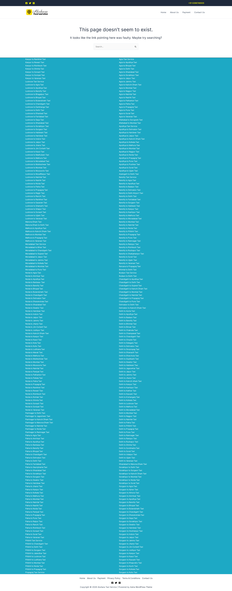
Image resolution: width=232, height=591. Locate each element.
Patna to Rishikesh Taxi (35, 528)
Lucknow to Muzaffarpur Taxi (37, 174)
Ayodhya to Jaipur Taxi (128, 136)
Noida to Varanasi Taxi (34, 410)
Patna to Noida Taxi (33, 508)
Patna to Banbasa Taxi (34, 445)
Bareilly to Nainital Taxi (128, 225)
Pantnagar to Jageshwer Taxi (37, 416)
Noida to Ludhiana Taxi (35, 349)
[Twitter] (30, 3)
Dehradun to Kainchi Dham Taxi (132, 308)
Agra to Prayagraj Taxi (128, 107)
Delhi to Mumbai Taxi (128, 413)
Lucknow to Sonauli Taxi (35, 212)
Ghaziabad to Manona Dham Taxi (133, 464)
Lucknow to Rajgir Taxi (35, 193)
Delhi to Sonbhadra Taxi (129, 448)
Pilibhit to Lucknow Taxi (35, 556)
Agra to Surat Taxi (126, 113)
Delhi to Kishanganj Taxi (129, 397)
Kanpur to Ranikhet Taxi (35, 59)
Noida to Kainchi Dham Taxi (37, 333)
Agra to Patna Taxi (126, 104)
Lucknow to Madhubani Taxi (37, 155)
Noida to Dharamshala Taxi (36, 301)
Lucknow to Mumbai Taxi (35, 167)
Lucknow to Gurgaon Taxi (36, 129)
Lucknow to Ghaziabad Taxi (37, 123)
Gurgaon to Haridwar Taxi (130, 528)
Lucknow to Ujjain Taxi (34, 215)
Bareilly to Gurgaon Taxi (129, 202)
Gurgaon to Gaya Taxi (128, 518)
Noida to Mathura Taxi (34, 356)
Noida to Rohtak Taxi (34, 397)
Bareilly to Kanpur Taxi (128, 209)
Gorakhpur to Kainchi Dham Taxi (132, 473)
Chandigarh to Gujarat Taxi (130, 285)
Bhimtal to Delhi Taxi (128, 269)
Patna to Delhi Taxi (33, 461)
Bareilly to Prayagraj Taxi (129, 234)
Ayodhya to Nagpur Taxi (129, 152)
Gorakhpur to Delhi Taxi (129, 467)
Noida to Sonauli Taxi (34, 403)
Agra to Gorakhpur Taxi (129, 75)
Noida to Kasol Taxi (33, 340)
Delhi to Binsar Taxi (127, 327)
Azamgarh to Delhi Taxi (129, 174)
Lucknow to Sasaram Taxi (36, 202)
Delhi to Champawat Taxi (129, 333)
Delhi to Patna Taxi (127, 422)
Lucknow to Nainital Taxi (35, 177)
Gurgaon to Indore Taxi (129, 534)
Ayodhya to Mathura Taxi (129, 145)
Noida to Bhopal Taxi (34, 289)
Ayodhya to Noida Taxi (128, 155)
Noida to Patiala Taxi (34, 378)
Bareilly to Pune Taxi (128, 238)
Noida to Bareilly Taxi (34, 285)
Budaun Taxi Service (128, 273)
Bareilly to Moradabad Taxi (130, 218)
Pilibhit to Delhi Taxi (33, 547)
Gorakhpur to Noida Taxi (129, 480)
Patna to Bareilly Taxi (34, 448)
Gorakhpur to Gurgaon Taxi (130, 470)
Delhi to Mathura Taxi (128, 406)
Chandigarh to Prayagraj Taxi (131, 298)
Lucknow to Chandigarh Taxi (37, 104)
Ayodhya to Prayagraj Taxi (130, 158)
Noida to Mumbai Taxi (34, 362)
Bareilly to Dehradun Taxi (130, 190)
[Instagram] (34, 3)
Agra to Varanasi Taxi (128, 116)
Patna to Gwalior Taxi (34, 480)
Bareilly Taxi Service (127, 177)
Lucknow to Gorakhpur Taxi (37, 126)
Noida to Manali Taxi (34, 352)
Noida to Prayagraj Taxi (35, 384)
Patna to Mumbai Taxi (34, 499)
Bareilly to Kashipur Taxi (129, 212)
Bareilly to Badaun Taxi (128, 187)
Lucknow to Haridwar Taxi (36, 136)
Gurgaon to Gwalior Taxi (129, 524)
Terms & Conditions (131, 578)
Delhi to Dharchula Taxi (129, 356)
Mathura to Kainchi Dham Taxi (38, 231)
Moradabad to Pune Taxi (35, 269)
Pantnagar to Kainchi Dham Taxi (38, 419)
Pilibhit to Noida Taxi (34, 566)
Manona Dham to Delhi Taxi (37, 225)
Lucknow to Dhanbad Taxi (36, 113)
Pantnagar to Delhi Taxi (35, 413)
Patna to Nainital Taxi (34, 502)
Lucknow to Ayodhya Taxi (36, 88)
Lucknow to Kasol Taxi (34, 152)
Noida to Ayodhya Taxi (34, 279)
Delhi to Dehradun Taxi (129, 346)
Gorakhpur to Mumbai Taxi (130, 477)
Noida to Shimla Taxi (34, 400)
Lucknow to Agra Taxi (34, 85)
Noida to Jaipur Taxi (33, 317)
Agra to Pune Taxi (126, 110)
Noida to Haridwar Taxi (35, 311)
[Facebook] (26, 3)
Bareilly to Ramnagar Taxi (130, 241)
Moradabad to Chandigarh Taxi (38, 250)
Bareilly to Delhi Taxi (128, 196)
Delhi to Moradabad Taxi (129, 410)
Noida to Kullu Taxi (33, 346)
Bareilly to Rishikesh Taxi (129, 247)
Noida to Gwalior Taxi (34, 308)
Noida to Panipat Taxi (34, 371)
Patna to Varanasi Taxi (34, 537)
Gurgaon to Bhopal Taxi (129, 505)
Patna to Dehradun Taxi (35, 458)
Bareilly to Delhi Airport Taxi (131, 193)
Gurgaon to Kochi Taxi (128, 566)
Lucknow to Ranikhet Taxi (36, 199)
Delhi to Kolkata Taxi (127, 400)
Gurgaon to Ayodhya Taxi (129, 499)
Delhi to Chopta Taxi (127, 340)
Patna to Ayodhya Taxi (34, 442)
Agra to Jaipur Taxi (127, 78)
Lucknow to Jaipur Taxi (35, 142)
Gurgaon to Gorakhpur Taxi (130, 521)
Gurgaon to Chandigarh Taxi (131, 512)
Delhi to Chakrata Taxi (128, 330)
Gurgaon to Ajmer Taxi (128, 489)
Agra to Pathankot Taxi (128, 100)
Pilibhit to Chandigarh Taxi (36, 544)
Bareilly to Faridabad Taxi (130, 199)
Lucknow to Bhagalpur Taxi (36, 94)
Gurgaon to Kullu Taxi (128, 572)
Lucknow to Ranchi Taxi (35, 196)
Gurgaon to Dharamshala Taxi (131, 515)
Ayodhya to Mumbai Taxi (129, 148)
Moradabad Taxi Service (35, 244)
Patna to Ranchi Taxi (34, 524)
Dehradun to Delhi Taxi (129, 304)
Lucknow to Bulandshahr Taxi (37, 100)
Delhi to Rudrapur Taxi (128, 442)
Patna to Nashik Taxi (34, 505)
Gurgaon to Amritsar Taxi (129, 496)
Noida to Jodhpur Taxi (34, 330)
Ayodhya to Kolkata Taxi (129, 142)
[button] (196, 3)
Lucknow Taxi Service (34, 81)
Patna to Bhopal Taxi (34, 451)
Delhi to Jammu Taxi (127, 375)
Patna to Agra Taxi (33, 435)
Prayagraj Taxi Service (34, 572)
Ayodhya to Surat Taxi (128, 167)
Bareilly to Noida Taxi (128, 228)
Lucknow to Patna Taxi (34, 187)
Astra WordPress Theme (141, 587)
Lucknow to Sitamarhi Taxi (36, 206)
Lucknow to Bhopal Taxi (35, 97)
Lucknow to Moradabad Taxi (37, 161)
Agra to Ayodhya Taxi (128, 62)
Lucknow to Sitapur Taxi (35, 209)
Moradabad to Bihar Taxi (35, 247)
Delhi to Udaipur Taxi (128, 454)
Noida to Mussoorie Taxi (35, 365)
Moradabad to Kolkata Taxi (36, 263)
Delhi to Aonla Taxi (127, 311)
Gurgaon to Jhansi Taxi (129, 544)
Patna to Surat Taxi (33, 534)
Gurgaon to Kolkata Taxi (129, 569)
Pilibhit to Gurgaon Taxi (35, 550)
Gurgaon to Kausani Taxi (129, 560)
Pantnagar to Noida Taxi (35, 429)
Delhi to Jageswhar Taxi (129, 368)
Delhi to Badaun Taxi (128, 317)
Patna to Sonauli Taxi (34, 531)
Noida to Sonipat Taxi (34, 406)
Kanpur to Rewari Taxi (34, 62)
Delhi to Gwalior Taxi (128, 362)
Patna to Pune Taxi (33, 518)
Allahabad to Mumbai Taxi (130, 123)
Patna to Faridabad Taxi (35, 464)
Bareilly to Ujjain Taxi (128, 260)
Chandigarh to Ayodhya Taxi (131, 279)
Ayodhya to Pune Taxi (128, 161)
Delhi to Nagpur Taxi (127, 416)
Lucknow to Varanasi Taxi (36, 218)
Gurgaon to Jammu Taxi (129, 540)
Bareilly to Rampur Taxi (129, 244)
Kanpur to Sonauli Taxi (35, 72)
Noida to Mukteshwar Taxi (36, 359)
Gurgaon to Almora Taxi (129, 493)
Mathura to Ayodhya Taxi (35, 228)
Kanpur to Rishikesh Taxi (36, 65)
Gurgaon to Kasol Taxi (128, 556)
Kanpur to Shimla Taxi (34, 69)
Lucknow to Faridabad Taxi (36, 116)
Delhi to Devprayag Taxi (129, 349)
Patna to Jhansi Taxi (33, 486)
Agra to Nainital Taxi (127, 94)
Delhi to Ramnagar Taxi (129, 435)
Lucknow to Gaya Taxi (34, 120)
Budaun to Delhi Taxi (128, 276)
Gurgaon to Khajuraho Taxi (130, 563)
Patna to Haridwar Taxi (35, 483)
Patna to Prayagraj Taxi (35, 515)
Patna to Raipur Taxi (33, 521)
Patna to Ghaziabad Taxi (35, 470)
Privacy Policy (113, 578)
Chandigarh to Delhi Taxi (129, 282)
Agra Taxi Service (126, 59)
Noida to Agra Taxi (33, 273)
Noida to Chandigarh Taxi (36, 295)
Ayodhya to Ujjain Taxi (128, 171)
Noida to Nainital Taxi (34, 368)
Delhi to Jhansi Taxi (127, 378)
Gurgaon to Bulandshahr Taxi (131, 508)
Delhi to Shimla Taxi (127, 445)
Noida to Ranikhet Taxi (34, 387)
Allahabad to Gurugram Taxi (131, 120)
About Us (174, 12)
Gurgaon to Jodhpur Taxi (129, 550)
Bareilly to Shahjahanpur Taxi (131, 254)
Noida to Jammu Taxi (34, 320)
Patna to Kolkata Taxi (34, 493)
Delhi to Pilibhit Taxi (127, 426)
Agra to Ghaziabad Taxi (129, 72)
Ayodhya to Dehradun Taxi (130, 129)
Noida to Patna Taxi (33, 381)
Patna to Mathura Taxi (34, 496)
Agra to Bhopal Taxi (127, 65)
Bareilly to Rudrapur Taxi (129, 250)
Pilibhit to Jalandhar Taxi (35, 553)
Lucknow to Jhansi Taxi (35, 145)
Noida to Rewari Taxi (34, 391)
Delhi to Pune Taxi (127, 432)
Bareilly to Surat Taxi (128, 257)
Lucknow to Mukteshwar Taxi (37, 164)
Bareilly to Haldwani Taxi (129, 206)
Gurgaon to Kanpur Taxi (129, 553)
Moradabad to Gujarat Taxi (36, 254)
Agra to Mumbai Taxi (127, 88)
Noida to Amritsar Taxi (34, 276)
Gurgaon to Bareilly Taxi (129, 502)
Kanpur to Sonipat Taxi (35, 75)
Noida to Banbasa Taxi (35, 282)
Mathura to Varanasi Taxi (35, 241)
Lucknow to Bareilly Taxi (35, 91)
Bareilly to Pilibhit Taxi (128, 231)
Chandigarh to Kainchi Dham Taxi (133, 289)
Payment (186, 12)
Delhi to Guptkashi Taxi (129, 359)
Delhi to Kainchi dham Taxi (130, 381)
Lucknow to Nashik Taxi (35, 180)
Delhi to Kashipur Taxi (128, 387)
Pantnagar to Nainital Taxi (36, 426)
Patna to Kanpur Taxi (34, 489)
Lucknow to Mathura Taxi (36, 158)
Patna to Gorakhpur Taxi (35, 473)
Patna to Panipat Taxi (34, 512)
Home (163, 12)
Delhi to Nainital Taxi (128, 419)
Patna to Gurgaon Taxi (34, 477)
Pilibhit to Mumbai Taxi (35, 563)
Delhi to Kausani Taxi (128, 394)
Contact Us (199, 12)
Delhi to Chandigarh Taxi (129, 336)
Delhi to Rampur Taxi (128, 438)
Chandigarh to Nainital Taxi (130, 295)
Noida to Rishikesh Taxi (35, 394)
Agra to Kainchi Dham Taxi (130, 85)
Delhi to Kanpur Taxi (127, 384)
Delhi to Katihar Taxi (127, 391)
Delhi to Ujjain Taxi (127, 458)
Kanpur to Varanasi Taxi (35, 78)
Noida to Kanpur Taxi (34, 336)
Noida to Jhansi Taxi (34, 324)
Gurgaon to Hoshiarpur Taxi (131, 531)
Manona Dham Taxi (33, 222)
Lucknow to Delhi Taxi (34, 110)
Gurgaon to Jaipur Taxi (128, 537)
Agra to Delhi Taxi (126, 69)
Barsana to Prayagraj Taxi (130, 266)
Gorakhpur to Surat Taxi (129, 483)
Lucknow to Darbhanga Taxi (37, 107)
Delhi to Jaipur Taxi (127, 371)
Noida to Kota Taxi (33, 343)
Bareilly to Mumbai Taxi (129, 222)
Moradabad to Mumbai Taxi (36, 266)
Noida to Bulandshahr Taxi (36, 292)
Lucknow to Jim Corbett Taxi (37, 148)
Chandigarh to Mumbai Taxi (130, 292)
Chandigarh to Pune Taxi (129, 301)
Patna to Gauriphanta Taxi (36, 467)
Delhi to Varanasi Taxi (128, 461)
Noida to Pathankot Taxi (35, 375)
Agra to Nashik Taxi (127, 97)
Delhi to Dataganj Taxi (128, 343)
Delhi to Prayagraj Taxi (128, 429)
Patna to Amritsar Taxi (34, 438)
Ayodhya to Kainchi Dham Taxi (132, 139)
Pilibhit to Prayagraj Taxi (35, 569)
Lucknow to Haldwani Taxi (36, 132)
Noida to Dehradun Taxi (35, 298)
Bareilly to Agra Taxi (127, 180)
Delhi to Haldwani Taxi (128, 365)
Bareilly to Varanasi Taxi (129, 263)
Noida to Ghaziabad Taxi (35, 304)
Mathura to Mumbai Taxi (35, 234)
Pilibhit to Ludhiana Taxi (35, 560)
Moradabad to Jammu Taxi (36, 260)
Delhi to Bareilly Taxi (128, 320)
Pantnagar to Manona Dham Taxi (39, 422)
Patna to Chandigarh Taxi (36, 454)
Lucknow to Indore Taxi (35, 139)
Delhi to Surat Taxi (127, 451)
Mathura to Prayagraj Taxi (36, 238)
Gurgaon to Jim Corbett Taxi (131, 547)
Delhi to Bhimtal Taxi (128, 324)
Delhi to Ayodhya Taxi (128, 314)
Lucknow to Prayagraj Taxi (36, 190)
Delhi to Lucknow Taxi (128, 403)
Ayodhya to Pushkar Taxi (129, 164)
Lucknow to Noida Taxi (35, 183)
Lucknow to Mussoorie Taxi (37, 171)
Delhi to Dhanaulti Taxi (128, 352)
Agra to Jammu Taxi (127, 81)
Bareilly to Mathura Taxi (129, 215)
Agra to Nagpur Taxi (127, 91)
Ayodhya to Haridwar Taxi (130, 132)
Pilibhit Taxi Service (33, 540)
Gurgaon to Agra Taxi (128, 486)
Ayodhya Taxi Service (128, 126)
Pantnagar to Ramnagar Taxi (37, 432)
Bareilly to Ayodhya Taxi (129, 183)
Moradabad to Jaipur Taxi (36, 257)
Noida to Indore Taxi (34, 314)
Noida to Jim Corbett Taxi (36, 327)
